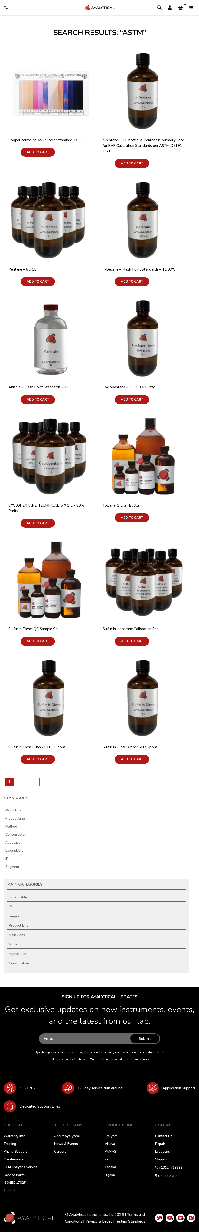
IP (6, 859)
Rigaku (110, 1175)
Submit (145, 1038)
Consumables (15, 834)
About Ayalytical (67, 1136)
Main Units (13, 810)
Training (10, 1144)
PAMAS (110, 1152)
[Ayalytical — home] (99, 7)
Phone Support (15, 1152)
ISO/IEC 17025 (15, 1183)
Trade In (10, 1191)
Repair (160, 1144)
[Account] (169, 7)
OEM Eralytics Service (20, 1167)
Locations (162, 1152)
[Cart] (180, 7)
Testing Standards (130, 1221)
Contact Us (163, 1136)
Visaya (110, 1144)
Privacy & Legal (98, 1221)
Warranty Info (14, 1136)
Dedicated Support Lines (39, 1106)
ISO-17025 (28, 1088)
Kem (108, 1160)
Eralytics (111, 1136)
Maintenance (14, 1160)
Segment (12, 867)
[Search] (159, 7)
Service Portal (14, 1175)
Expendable (14, 850)
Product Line (15, 818)
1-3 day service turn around (100, 1088)
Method (11, 826)
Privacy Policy (140, 1059)
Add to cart (38, 152)
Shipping (161, 1160)
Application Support (178, 1088)
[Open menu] (191, 7)
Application (14, 842)
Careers (60, 1152)
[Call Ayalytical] (6, 7)
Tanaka (110, 1167)
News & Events (66, 1144)
